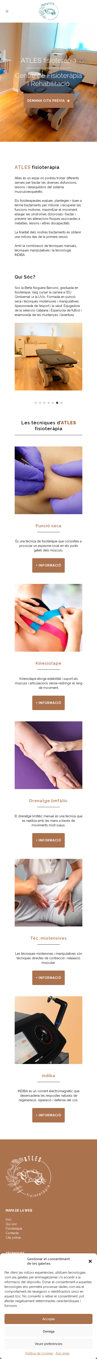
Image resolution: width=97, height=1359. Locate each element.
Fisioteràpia (14, 1228)
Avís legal (62, 1353)
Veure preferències (48, 1344)
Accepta (48, 1319)
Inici (8, 1219)
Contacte (12, 1233)
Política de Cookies (39, 1353)
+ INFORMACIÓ (48, 565)
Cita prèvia (13, 1237)
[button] (90, 1261)
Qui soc (11, 1224)
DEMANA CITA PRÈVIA (46, 100)
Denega (48, 1331)
